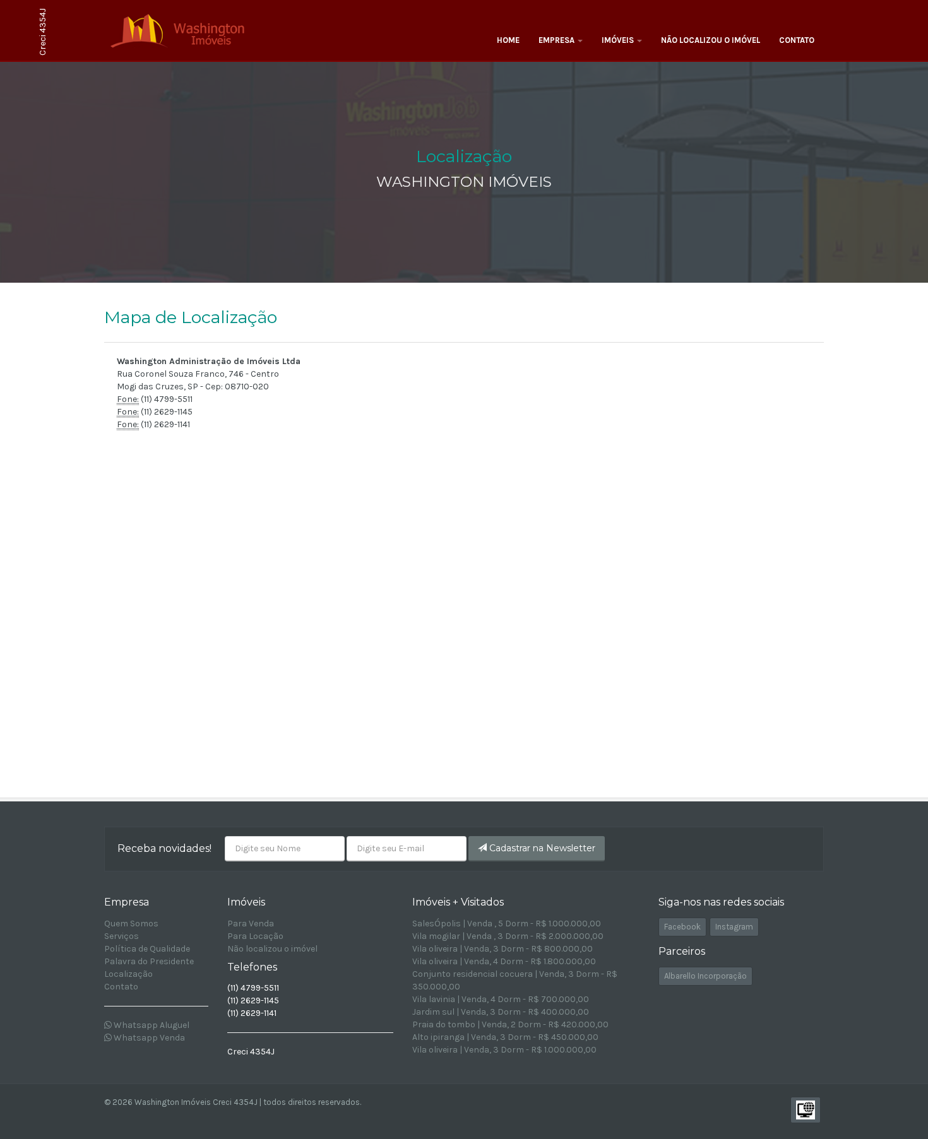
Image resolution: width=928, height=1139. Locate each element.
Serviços (121, 936)
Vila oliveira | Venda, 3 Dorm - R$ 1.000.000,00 (504, 1049)
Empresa (557, 40)
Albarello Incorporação (705, 976)
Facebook (682, 926)
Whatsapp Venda (148, 1037)
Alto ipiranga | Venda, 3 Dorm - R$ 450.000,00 (505, 1037)
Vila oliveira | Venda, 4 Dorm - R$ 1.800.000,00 (504, 961)
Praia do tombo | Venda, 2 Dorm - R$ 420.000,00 (510, 1024)
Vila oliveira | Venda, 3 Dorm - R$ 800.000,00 (502, 948)
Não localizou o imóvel (710, 40)
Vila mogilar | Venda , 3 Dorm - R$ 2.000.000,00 (508, 936)
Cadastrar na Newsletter (541, 848)
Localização (128, 974)
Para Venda (250, 923)
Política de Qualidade (147, 948)
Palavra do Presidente (149, 961)
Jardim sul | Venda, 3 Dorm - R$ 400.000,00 (500, 1011)
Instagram (734, 926)
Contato (796, 40)
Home (508, 40)
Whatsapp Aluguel (150, 1025)
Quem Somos (131, 923)
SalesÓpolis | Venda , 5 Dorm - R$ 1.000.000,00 (506, 923)
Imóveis (619, 40)
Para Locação (255, 936)
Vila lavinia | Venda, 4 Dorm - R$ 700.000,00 (500, 999)
